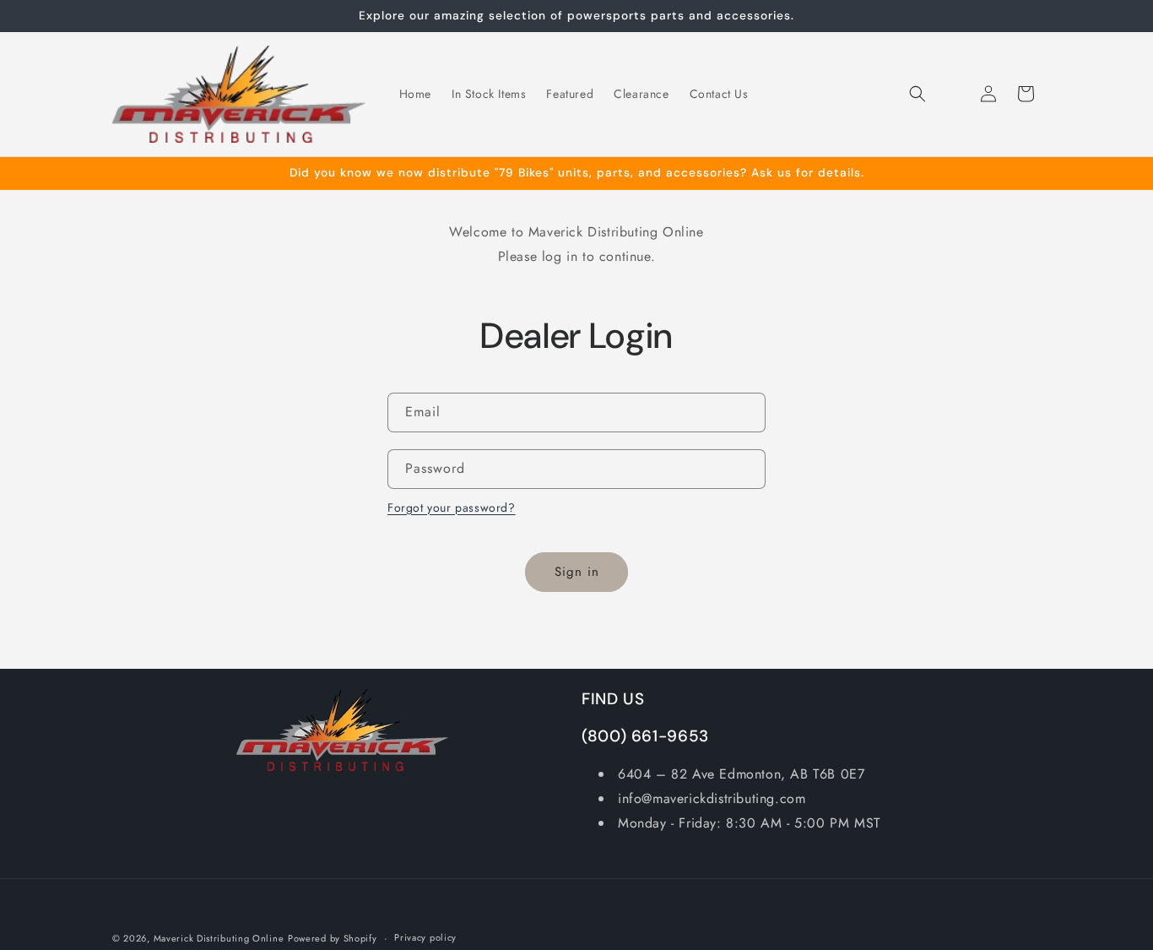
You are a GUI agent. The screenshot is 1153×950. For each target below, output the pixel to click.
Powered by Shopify (332, 938)
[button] (917, 93)
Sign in (577, 571)
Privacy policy (425, 937)
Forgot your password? (451, 507)
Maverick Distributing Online (219, 938)
